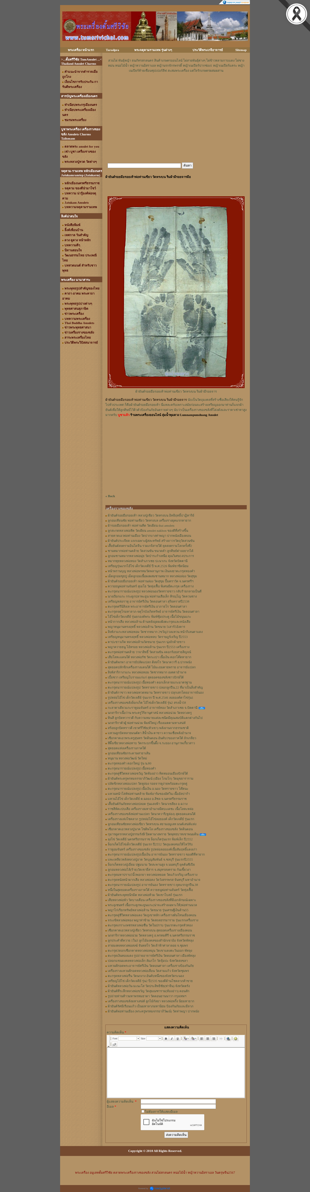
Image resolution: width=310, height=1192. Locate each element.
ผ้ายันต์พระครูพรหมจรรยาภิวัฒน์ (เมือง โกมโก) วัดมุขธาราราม (150, 778)
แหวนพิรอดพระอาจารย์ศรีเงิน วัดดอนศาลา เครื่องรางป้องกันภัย (151, 965)
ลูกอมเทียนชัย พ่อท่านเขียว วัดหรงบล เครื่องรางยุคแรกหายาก (149, 520)
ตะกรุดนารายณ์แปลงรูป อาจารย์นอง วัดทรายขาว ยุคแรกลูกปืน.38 (153, 885)
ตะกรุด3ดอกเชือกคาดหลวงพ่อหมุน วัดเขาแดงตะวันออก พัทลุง (150, 950)
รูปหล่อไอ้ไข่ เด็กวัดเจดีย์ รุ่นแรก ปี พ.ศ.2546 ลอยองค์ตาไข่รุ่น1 (150, 697)
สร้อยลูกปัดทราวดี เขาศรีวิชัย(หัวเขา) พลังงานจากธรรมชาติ (148, 728)
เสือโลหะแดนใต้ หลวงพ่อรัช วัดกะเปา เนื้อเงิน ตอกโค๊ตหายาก (149, 657)
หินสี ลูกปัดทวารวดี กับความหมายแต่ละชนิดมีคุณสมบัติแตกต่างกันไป (155, 718)
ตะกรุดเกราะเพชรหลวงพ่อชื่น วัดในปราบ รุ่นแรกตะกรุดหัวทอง (150, 925)
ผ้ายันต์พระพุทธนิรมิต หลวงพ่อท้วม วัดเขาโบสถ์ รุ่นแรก (145, 895)
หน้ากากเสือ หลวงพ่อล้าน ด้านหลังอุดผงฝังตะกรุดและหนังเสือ (149, 621)
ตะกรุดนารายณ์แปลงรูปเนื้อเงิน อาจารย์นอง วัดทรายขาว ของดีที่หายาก (156, 854)
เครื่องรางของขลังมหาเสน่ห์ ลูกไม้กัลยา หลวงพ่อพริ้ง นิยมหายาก (151, 1001)
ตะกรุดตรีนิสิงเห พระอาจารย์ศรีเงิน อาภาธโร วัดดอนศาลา (147, 606)
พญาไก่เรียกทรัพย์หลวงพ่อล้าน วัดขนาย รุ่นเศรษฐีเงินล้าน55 (148, 910)
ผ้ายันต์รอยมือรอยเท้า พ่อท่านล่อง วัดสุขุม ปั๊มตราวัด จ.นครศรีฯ (150, 581)
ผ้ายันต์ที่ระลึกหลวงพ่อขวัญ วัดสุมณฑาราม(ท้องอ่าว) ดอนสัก (148, 991)
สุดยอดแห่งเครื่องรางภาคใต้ (127, 748)
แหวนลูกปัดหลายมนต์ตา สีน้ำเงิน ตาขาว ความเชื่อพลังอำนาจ (149, 733)
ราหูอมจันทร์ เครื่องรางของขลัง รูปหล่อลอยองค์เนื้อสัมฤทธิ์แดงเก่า (152, 849)
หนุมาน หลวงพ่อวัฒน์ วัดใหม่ (127, 758)
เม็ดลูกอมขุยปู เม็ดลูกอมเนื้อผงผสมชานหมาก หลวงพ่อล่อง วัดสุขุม (152, 576)
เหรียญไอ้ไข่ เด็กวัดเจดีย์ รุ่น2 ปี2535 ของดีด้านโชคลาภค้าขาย (150, 981)
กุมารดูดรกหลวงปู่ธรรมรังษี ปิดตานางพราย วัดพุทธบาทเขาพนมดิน (153, 834)
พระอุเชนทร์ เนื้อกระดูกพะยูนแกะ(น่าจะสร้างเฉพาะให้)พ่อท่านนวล (152, 905)
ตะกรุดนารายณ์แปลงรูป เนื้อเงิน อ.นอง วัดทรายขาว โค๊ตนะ (148, 788)
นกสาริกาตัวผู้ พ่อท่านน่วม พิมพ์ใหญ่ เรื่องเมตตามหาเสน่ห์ (147, 723)
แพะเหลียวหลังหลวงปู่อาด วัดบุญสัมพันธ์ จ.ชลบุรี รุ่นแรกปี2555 (150, 859)
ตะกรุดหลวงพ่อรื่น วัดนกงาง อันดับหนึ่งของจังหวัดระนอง (146, 976)
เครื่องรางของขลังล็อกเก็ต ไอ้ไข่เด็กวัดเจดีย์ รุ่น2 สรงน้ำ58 (147, 702)
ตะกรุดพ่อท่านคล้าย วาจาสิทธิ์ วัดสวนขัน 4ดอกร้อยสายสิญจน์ (149, 652)
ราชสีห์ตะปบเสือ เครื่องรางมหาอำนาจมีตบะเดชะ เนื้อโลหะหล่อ (150, 809)
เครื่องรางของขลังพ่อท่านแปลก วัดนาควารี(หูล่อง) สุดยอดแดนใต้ (151, 814)
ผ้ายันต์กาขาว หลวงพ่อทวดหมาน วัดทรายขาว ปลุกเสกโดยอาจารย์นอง (156, 692)
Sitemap (241, 50)
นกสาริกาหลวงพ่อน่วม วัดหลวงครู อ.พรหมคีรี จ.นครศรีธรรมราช (151, 935)
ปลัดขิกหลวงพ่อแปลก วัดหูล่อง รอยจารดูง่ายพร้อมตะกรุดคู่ (147, 783)
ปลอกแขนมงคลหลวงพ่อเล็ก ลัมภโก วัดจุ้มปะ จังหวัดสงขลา (148, 960)
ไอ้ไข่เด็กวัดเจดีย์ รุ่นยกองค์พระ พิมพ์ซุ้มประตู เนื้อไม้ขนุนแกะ (149, 616)
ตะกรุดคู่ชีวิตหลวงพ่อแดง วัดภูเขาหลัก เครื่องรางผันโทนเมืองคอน (152, 915)
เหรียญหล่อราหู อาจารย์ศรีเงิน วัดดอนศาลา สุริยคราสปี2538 (148, 601)
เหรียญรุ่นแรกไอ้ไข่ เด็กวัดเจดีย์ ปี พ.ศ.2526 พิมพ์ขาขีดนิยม (148, 566)
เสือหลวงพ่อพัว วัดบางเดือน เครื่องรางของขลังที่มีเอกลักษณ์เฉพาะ (152, 900)
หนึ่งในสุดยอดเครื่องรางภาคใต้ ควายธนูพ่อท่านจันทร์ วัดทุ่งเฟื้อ (150, 890)
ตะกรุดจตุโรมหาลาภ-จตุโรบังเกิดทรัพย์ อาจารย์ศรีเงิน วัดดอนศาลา (153, 611)
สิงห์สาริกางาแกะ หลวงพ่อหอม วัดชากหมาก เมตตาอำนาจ (147, 672)
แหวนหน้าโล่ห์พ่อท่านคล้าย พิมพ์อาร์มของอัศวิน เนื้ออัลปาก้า (149, 793)
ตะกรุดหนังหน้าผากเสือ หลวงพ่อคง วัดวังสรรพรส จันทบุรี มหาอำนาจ (154, 879)
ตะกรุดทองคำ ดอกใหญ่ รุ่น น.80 (129, 763)
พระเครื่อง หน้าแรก (81, 50)
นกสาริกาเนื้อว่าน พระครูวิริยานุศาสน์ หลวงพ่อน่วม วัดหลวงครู (150, 712)
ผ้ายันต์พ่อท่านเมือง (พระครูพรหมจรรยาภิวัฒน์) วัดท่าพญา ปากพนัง (153, 1011)
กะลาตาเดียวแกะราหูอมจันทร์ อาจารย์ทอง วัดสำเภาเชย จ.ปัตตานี (152, 707)
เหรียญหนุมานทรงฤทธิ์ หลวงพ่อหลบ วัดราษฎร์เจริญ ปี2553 (148, 637)
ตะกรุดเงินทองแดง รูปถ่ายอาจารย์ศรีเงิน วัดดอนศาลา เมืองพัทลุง (151, 955)
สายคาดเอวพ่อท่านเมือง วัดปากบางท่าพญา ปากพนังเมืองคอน (149, 535)
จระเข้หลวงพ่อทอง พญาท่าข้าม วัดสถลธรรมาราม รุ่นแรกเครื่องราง (153, 920)
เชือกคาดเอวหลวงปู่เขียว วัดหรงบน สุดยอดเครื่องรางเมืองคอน (150, 930)
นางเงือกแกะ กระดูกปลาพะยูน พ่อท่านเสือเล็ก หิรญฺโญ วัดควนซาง (152, 596)
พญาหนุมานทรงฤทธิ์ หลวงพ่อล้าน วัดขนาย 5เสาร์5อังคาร (146, 626)
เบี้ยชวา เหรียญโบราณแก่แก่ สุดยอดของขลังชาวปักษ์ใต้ (146, 677)
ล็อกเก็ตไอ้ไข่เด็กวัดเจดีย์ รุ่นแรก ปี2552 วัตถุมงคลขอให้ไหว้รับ (150, 844)
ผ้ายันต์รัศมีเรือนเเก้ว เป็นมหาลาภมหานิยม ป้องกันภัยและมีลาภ (150, 1006)
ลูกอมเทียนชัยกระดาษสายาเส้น (129, 753)
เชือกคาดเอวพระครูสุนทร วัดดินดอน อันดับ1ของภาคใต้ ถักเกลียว (152, 738)
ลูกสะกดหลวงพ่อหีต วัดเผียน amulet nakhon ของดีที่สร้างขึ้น (148, 530)
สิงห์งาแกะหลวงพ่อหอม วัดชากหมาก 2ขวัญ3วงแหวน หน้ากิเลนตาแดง (155, 632)
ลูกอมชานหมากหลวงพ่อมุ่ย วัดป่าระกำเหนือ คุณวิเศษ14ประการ (151, 556)
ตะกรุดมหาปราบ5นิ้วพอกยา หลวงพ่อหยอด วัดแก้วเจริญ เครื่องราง (152, 874)
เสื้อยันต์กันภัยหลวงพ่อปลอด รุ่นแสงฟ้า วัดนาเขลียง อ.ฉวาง (147, 804)
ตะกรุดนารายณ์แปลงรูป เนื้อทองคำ (132, 768)
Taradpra (112, 50)
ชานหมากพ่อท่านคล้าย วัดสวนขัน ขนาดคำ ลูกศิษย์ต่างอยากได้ (150, 551)
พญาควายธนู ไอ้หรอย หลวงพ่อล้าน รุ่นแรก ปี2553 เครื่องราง (148, 647)
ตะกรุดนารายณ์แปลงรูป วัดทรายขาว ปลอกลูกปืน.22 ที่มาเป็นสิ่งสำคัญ (155, 687)
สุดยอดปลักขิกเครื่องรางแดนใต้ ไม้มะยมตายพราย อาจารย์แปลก (152, 667)
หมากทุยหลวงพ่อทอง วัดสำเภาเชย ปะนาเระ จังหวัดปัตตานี (147, 561)
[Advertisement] (176, 85)
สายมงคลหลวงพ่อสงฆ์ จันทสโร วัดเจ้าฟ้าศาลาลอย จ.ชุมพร (148, 945)
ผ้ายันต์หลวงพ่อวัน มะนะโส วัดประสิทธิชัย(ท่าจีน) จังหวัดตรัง (149, 986)
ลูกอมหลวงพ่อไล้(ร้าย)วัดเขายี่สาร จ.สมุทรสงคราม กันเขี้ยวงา (149, 869)
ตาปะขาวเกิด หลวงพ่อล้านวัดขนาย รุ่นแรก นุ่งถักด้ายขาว (146, 642)
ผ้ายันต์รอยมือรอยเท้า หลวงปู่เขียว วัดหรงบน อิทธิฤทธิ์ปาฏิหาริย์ (151, 515)
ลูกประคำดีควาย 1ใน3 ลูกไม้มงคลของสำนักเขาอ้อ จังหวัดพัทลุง (151, 940)
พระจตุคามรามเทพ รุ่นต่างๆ (153, 50)
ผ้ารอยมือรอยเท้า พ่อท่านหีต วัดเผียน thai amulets (141, 525)
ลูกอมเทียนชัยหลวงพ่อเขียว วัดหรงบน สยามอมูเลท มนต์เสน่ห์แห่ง (152, 824)
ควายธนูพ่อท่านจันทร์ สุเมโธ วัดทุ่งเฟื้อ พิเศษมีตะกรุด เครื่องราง (151, 586)
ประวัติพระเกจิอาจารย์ (208, 50)
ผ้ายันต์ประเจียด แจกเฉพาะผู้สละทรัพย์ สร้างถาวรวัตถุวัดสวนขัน (151, 540)
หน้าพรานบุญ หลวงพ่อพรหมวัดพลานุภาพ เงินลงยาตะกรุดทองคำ (151, 571)
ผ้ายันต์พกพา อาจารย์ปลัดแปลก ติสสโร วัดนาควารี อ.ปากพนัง (150, 662)
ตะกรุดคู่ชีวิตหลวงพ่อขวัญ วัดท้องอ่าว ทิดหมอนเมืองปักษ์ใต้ (148, 773)
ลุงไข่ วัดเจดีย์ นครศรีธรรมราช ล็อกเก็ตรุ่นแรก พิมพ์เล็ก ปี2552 (150, 839)
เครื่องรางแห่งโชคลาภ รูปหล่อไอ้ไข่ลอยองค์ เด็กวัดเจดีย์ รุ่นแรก (151, 819)
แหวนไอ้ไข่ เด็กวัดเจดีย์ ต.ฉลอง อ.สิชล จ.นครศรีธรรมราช (147, 798)
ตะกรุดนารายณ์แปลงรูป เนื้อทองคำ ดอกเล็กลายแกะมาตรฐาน (150, 682)
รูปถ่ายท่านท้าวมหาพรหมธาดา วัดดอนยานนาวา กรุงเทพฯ (147, 996)
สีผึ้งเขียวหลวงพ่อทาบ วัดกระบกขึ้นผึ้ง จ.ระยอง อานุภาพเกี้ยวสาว (151, 743)
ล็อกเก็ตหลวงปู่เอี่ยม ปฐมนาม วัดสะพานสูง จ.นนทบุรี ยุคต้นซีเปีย (151, 864)
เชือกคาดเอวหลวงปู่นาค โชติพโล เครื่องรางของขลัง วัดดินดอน (150, 829)
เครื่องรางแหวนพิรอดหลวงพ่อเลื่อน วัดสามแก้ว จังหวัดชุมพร (148, 971)
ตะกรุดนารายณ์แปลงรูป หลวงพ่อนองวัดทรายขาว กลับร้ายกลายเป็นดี (155, 591)
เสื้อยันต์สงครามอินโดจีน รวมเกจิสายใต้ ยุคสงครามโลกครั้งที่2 (150, 546)
